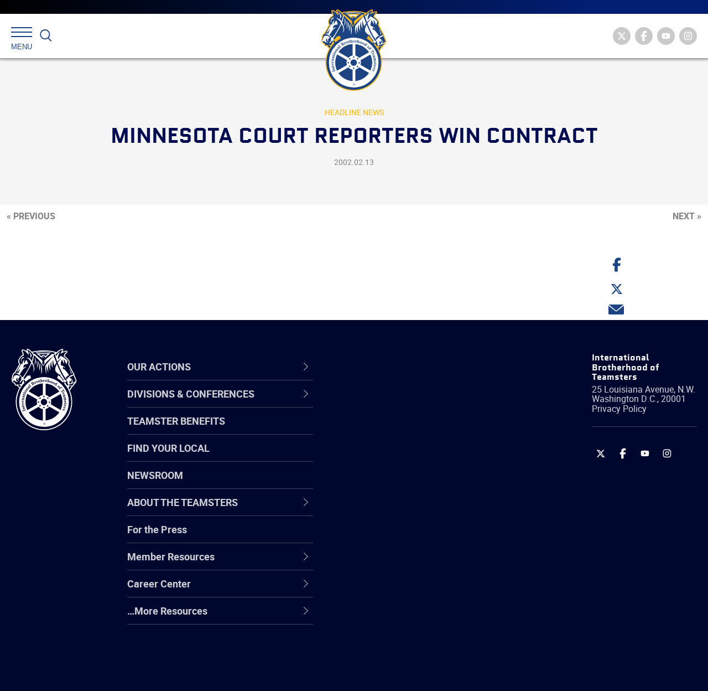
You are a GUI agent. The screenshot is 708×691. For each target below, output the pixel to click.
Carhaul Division (387, 511)
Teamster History (390, 458)
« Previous (31, 216)
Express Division (387, 564)
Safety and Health (391, 458)
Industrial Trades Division (407, 670)
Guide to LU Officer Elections (414, 538)
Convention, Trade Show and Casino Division (415, 537)
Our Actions (383, 366)
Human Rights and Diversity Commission (412, 644)
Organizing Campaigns (401, 405)
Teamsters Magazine (399, 431)
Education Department (401, 431)
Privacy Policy (619, 409)
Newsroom (155, 475)
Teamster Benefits (176, 420)
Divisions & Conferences (415, 366)
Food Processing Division (406, 591)
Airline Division (384, 405)
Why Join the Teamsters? (408, 405)
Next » (687, 216)
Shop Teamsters (388, 458)
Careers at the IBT (391, 431)
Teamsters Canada (394, 484)
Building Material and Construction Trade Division (427, 484)
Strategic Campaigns (398, 431)
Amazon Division (388, 431)
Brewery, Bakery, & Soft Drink (415, 458)
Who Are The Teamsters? (408, 405)
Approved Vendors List (401, 511)
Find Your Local (168, 448)
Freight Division (385, 617)
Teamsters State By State (408, 405)
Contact (369, 405)
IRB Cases (374, 538)
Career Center (390, 366)
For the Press (157, 529)
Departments (381, 484)
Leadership (376, 431)
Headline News (354, 112)
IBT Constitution (387, 511)
